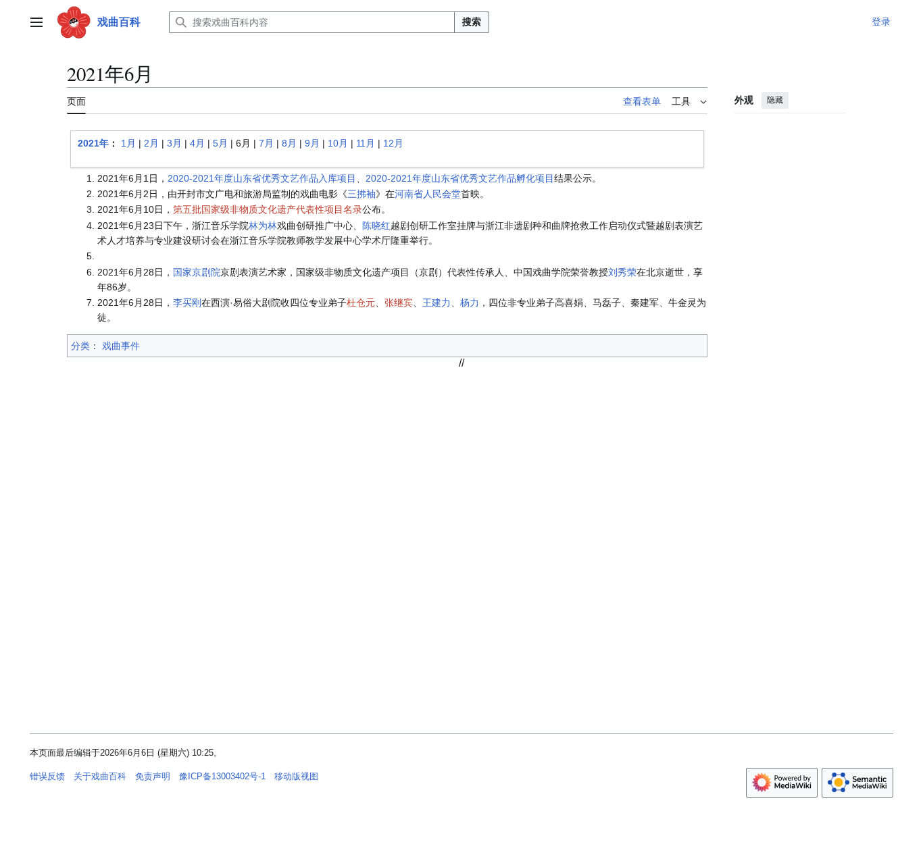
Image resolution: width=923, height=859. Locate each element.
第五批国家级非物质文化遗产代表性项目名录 (267, 209)
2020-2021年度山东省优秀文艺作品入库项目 (262, 178)
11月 (365, 143)
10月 (338, 143)
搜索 (471, 21)
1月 (128, 143)
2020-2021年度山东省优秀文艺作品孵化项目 (460, 178)
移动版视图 (296, 776)
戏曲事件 (121, 345)
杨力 (469, 302)
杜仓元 (361, 302)
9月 (312, 143)
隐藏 (775, 100)
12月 (393, 143)
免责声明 (152, 776)
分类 (80, 345)
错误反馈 (47, 776)
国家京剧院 (196, 272)
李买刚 (187, 302)
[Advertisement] (461, 463)
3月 (174, 143)
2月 (151, 143)
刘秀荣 (622, 272)
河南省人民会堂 (428, 193)
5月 (220, 143)
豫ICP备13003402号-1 (222, 776)
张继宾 (398, 302)
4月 (197, 143)
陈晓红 (376, 225)
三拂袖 (361, 193)
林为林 (263, 225)
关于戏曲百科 (100, 776)
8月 (289, 143)
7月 (266, 143)
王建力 (436, 302)
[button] (36, 22)
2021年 (93, 143)
